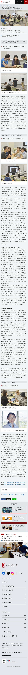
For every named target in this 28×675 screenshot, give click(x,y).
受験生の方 (5, 615)
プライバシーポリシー (6, 655)
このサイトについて (6, 652)
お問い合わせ (5, 643)
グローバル (6, 35)
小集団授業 (13, 35)
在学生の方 (5, 619)
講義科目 (9, 35)
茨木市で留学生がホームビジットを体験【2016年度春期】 (11, 537)
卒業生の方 (5, 628)
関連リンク (20, 652)
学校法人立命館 (5, 645)
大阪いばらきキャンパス (18, 540)
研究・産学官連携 (7, 590)
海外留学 (17, 35)
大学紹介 (5, 582)
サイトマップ (14, 652)
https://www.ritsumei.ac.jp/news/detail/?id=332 (14, 484)
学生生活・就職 (7, 598)
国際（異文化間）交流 (6, 36)
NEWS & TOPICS (6, 5)
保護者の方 (5, 624)
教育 (3, 35)
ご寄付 (21, 643)
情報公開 (19, 645)
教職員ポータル (5, 647)
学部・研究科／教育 (8, 586)
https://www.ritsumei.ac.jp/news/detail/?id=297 (14, 482)
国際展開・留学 (7, 594)
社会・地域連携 (11, 540)
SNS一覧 (20, 573)
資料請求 (15, 643)
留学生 (11, 36)
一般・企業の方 (7, 632)
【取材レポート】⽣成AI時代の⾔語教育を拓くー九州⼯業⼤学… (19, 527)
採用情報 (13, 645)
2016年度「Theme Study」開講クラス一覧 (12, 494)
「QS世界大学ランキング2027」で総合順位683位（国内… (18, 518)
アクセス (10, 643)
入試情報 (5, 606)
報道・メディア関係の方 (9, 636)
